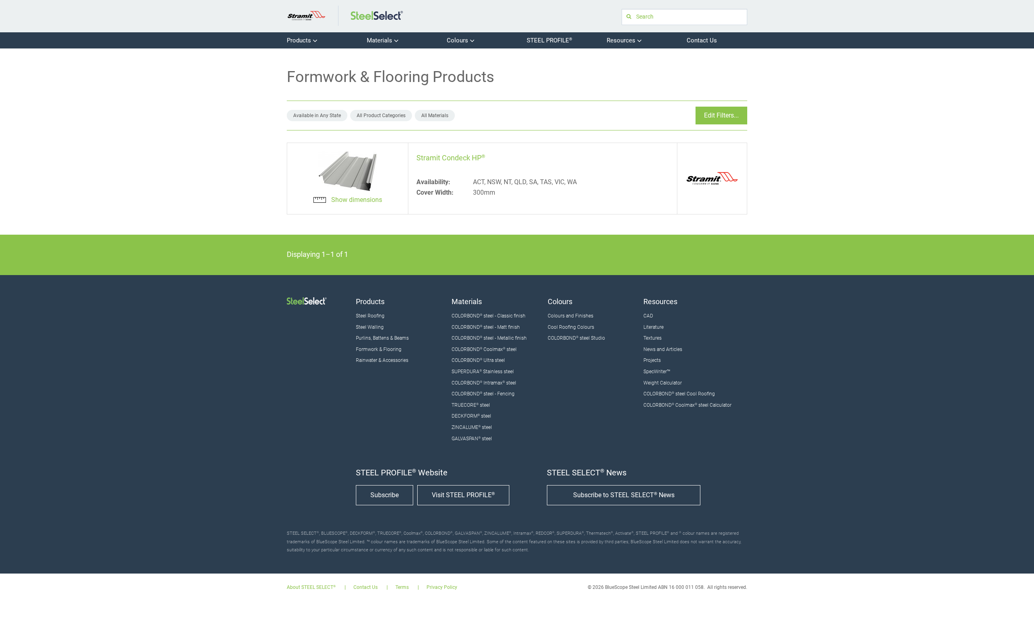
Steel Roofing (370, 316)
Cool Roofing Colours (571, 327)
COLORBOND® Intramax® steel (484, 383)
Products (300, 40)
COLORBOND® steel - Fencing (483, 394)
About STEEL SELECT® (311, 587)
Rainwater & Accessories (382, 360)
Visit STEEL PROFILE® (463, 495)
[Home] (306, 15)
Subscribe (384, 495)
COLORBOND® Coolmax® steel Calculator (687, 405)
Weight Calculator (662, 383)
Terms (402, 587)
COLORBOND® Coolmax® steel (484, 349)
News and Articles (662, 349)
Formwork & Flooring (378, 349)
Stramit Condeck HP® (450, 157)
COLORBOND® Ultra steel (478, 360)
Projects (652, 360)
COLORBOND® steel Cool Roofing (679, 394)
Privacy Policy (442, 587)
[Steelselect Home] (377, 15)
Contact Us (702, 40)
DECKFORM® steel (471, 416)
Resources (622, 40)
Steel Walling (370, 327)
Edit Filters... (721, 115)
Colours (458, 40)
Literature (653, 327)
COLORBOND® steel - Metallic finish (489, 338)
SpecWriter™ (656, 371)
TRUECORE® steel (471, 405)
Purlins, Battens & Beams (382, 338)
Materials (380, 40)
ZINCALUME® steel (472, 427)
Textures (652, 338)
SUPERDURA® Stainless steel (483, 371)
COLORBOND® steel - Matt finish (486, 327)
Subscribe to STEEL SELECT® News (624, 495)
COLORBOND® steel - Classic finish (488, 316)
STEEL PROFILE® (549, 40)
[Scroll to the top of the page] (1017, 603)
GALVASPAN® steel (472, 438)
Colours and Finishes (570, 316)
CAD (648, 316)
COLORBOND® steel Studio (576, 338)
